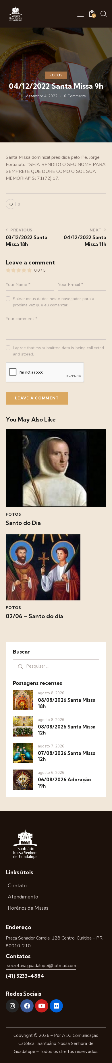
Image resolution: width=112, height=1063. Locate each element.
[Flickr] (56, 1005)
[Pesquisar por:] (56, 666)
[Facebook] (27, 1005)
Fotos (56, 75)
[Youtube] (41, 1005)
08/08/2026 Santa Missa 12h (67, 730)
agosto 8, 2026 (51, 693)
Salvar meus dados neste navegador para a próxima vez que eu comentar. (53, 302)
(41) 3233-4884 (25, 976)
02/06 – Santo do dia (34, 616)
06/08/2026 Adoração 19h (64, 782)
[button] (80, 14)
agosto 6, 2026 (51, 772)
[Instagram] (12, 1005)
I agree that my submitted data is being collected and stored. (58, 351)
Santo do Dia (23, 522)
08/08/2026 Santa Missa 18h (67, 703)
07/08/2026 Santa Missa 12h (67, 756)
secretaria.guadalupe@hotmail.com (41, 966)
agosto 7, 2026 (51, 746)
